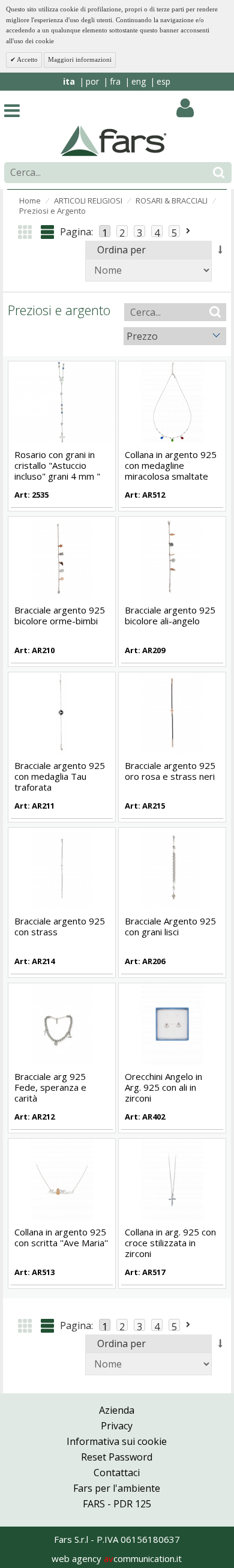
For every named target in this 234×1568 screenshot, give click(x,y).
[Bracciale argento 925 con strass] (61, 867)
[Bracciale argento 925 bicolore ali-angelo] (172, 556)
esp (163, 81)
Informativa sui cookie (117, 1441)
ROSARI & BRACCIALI (172, 200)
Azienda (116, 1410)
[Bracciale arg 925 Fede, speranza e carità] (61, 1023)
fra (115, 81)
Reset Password (116, 1457)
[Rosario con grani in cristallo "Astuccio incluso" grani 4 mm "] (61, 401)
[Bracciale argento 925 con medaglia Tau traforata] (61, 712)
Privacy (117, 1425)
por (92, 81)
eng (138, 81)
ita (69, 81)
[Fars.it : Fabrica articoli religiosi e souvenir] (114, 139)
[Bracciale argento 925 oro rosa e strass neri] (172, 712)
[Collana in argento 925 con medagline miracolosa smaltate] (172, 401)
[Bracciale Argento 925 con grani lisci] (172, 867)
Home (30, 200)
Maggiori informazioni (80, 59)
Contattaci (117, 1472)
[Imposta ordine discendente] (221, 250)
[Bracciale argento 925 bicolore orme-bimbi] (61, 556)
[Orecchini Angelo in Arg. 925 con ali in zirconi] (172, 1023)
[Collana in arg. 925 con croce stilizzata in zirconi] (172, 1179)
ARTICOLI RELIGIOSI (88, 200)
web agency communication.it (117, 1558)
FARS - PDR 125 (117, 1503)
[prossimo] (188, 231)
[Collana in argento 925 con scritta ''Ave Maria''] (61, 1179)
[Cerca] (219, 172)
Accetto (27, 59)
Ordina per (121, 249)
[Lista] (47, 232)
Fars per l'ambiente (116, 1488)
